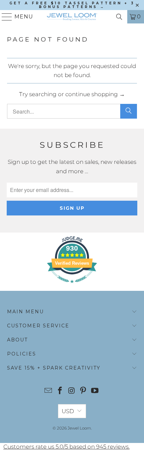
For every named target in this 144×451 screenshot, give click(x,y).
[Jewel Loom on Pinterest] (83, 391)
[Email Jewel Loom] (49, 391)
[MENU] (4, 16)
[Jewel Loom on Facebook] (60, 391)
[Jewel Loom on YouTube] (95, 391)
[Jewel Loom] (72, 16)
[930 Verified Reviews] (72, 286)
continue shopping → (95, 94)
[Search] (119, 16)
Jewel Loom (79, 428)
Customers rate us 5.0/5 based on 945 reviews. (66, 446)
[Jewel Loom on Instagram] (72, 391)
